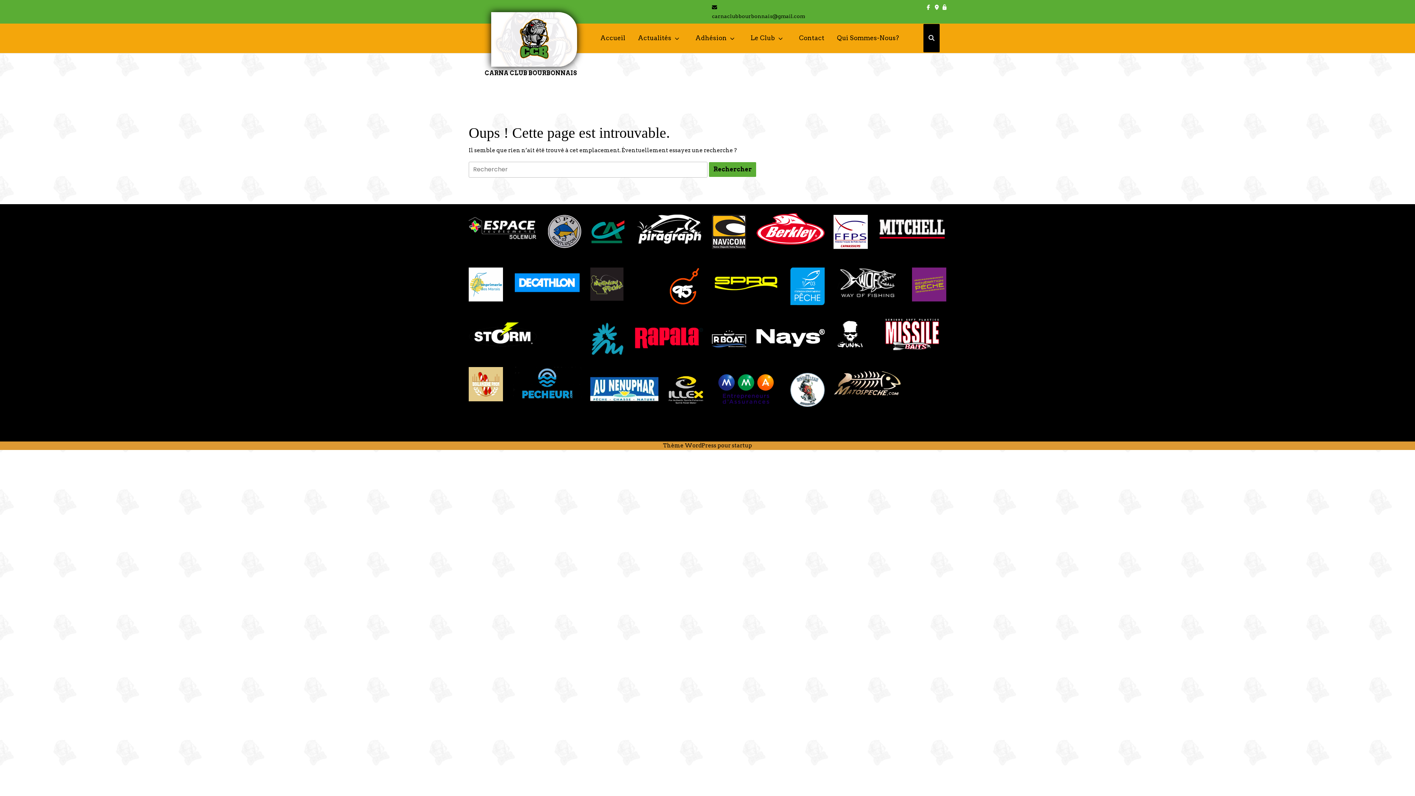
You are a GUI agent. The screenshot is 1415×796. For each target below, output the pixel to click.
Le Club (763, 38)
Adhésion (711, 38)
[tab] (732, 169)
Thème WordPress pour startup (707, 445)
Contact (811, 38)
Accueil (612, 38)
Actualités (654, 38)
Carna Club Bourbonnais (531, 73)
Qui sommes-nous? (868, 38)
